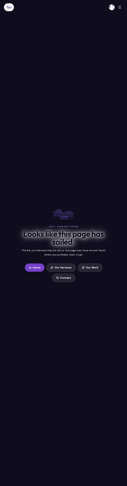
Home (37, 267)
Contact (65, 277)
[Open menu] (119, 7)
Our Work (92, 267)
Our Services (63, 267)
